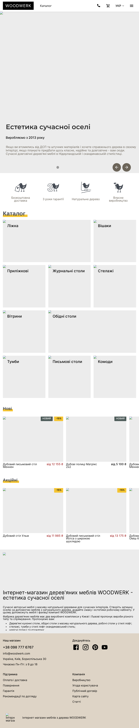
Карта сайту (80, 696)
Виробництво (81, 680)
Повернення (11, 685)
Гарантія (8, 691)
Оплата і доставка (15, 680)
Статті (76, 701)
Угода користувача (85, 685)
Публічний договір (84, 691)
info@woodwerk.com (16, 653)
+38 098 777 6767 (18, 647)
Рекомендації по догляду (20, 696)
